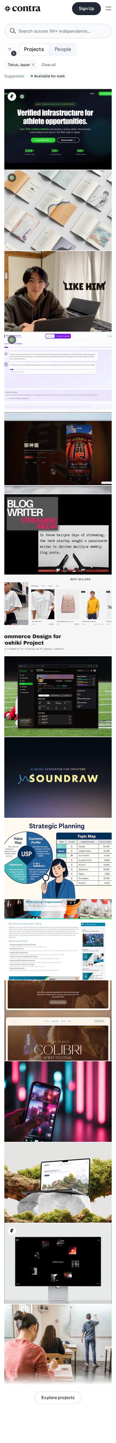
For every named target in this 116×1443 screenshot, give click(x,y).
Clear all (49, 65)
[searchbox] (62, 31)
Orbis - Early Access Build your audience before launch (55, 1290)
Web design (18, 804)
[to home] (22, 8)
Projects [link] (34, 49)
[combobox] (58, 31)
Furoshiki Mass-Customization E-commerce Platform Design (45, 639)
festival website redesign (30, 1047)
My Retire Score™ (23, 399)
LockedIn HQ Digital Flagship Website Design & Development (47, 153)
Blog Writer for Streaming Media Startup (42, 561)
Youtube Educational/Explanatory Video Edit (46, 318)
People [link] (63, 49)
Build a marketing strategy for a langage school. (49, 1371)
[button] (33, 65)
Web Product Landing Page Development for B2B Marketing (46, 963)
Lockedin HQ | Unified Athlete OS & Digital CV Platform (55, 723)
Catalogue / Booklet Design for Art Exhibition (46, 237)
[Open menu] (108, 8)
